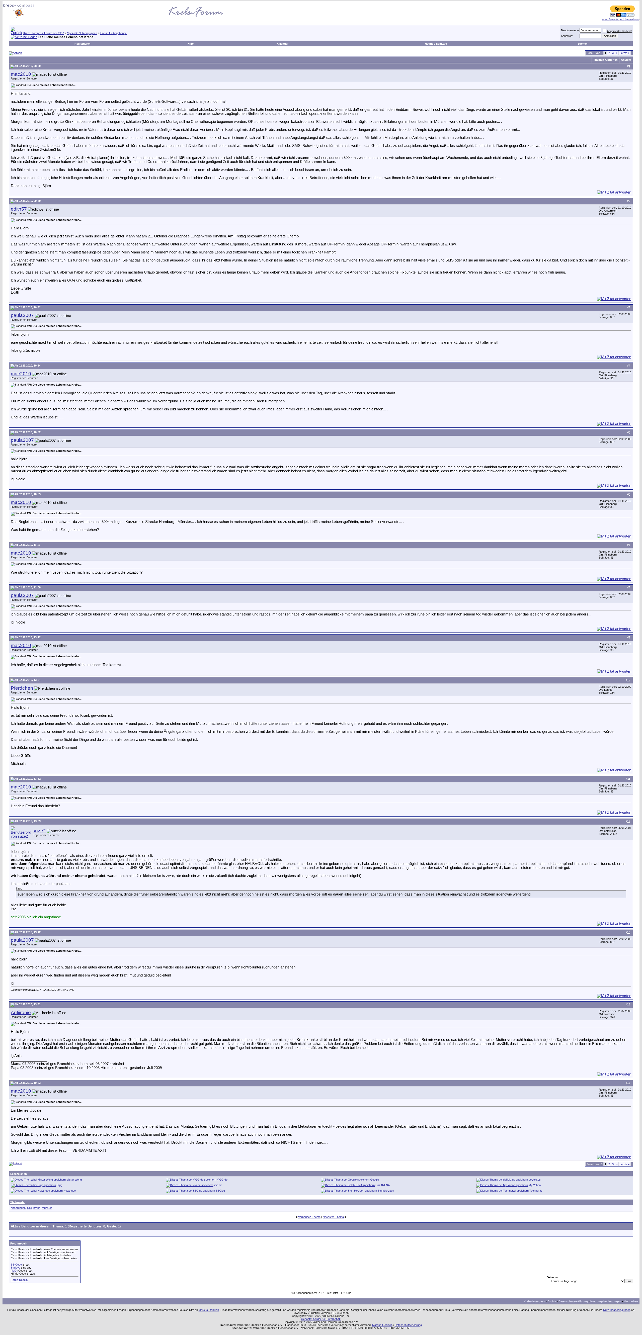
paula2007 (22, 315)
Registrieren (82, 43)
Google (374, 1179)
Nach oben (631, 1301)
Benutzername (570, 30)
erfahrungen (18, 1207)
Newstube (69, 1190)
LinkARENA (382, 1185)
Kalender (282, 43)
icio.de (218, 1185)
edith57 (19, 209)
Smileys (15, 1267)
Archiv (551, 1301)
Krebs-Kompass (534, 1301)
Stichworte (17, 1202)
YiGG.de (222, 1179)
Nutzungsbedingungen (605, 1301)
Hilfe (191, 43)
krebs (36, 1207)
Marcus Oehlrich (209, 1309)
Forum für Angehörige (113, 33)
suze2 (39, 830)
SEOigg (220, 1190)
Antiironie (21, 1012)
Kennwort (567, 35)
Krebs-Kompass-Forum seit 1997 (43, 33)
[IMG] (14, 1270)
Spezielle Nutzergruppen (82, 33)
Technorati (535, 1190)
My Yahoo (535, 1185)
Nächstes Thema (333, 1216)
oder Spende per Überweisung (620, 19)
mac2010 (21, 74)
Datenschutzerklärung (573, 1301)
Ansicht (626, 59)
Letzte (624, 52)
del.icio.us (535, 1179)
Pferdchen (22, 688)
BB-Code (16, 1264)
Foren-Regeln (19, 1279)
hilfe (29, 1207)
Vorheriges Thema (309, 1216)
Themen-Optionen (605, 59)
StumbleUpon (386, 1190)
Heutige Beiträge (436, 43)
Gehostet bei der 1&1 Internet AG (321, 1318)
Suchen (583, 43)
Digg (59, 1185)
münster (47, 1207)
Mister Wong (74, 1179)
